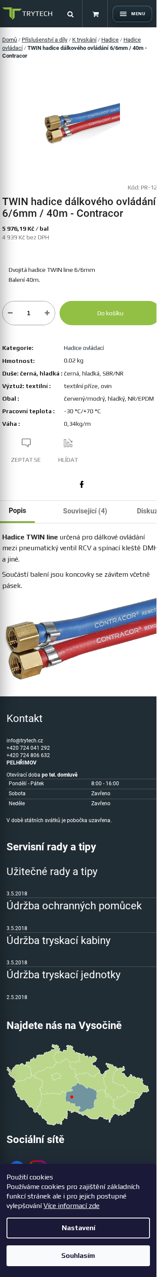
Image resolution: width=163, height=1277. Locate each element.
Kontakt (25, 718)
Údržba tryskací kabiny (58, 940)
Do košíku (110, 313)
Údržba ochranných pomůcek (74, 905)
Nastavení (78, 1228)
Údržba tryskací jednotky (63, 974)
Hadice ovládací (84, 347)
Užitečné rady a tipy (52, 871)
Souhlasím (78, 1255)
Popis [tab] (17, 510)
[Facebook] (82, 484)
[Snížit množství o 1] (10, 313)
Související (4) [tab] (85, 511)
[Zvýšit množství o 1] (47, 313)
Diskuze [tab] (149, 511)
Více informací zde (71, 1206)
